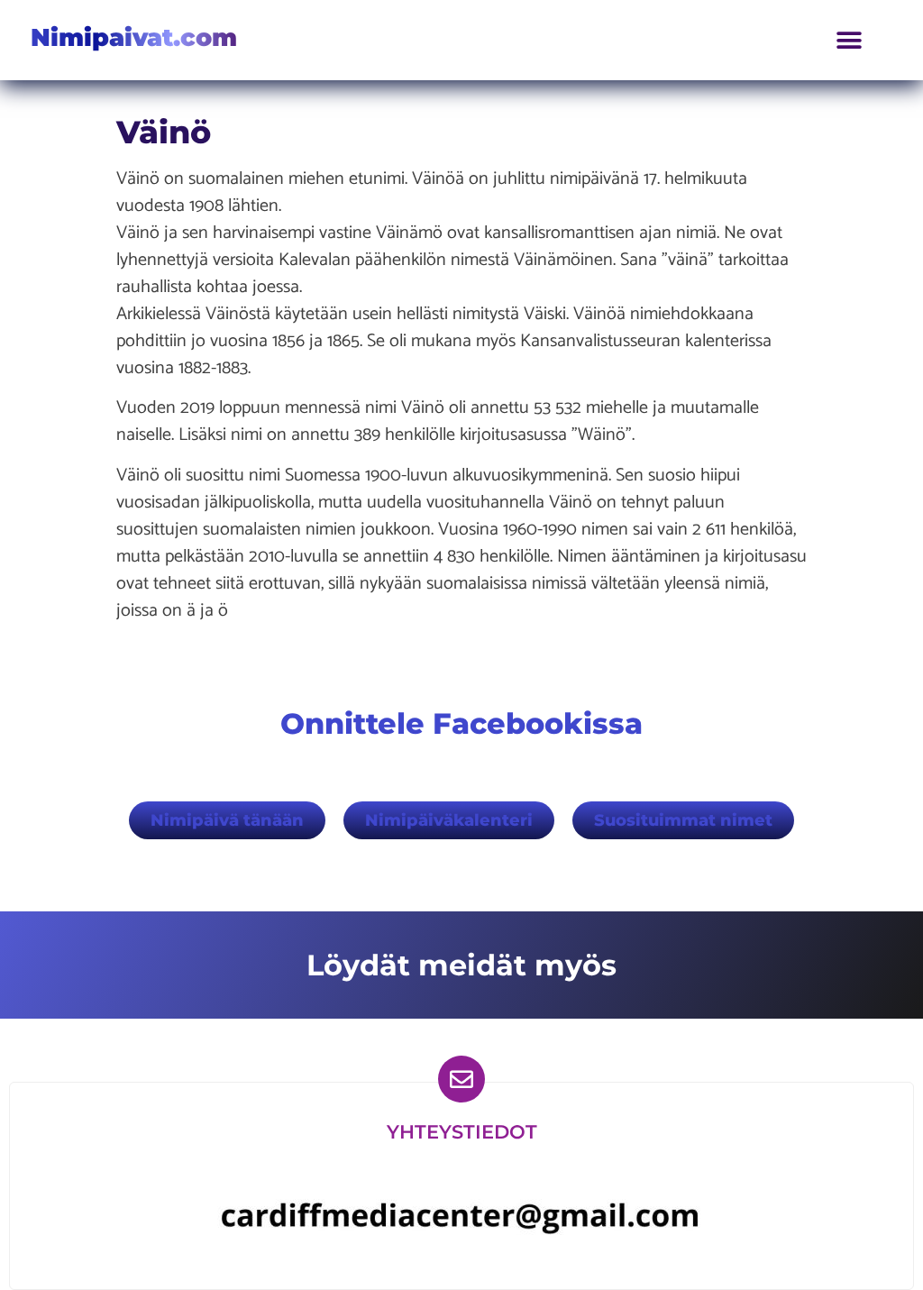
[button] (849, 40)
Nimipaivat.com (134, 37)
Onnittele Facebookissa (461, 723)
